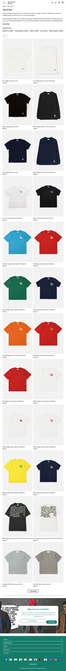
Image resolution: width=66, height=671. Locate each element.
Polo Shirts (44, 30)
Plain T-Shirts (34, 30)
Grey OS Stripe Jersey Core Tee (41, 584)
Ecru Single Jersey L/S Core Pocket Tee (44, 81)
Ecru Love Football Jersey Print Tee (12, 218)
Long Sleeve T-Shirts (21, 30)
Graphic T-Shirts (8, 30)
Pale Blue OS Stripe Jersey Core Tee (12, 584)
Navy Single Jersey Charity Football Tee (44, 309)
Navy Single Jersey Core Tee (10, 172)
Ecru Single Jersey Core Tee (10, 81)
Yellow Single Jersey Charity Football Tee (14, 492)
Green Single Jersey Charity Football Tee (14, 309)
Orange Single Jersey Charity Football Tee (14, 355)
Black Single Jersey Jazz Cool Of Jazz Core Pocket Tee (18, 538)
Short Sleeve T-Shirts (56, 30)
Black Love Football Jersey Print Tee (43, 218)
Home (4, 6)
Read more (6, 24)
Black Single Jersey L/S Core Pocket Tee (44, 126)
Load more (33, 591)
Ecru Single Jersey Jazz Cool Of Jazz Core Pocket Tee (48, 538)
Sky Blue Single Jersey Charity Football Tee (14, 264)
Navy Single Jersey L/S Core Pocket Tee (44, 172)
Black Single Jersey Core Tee (10, 126)
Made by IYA (33, 664)
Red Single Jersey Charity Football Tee (43, 264)
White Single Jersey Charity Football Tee (44, 401)
